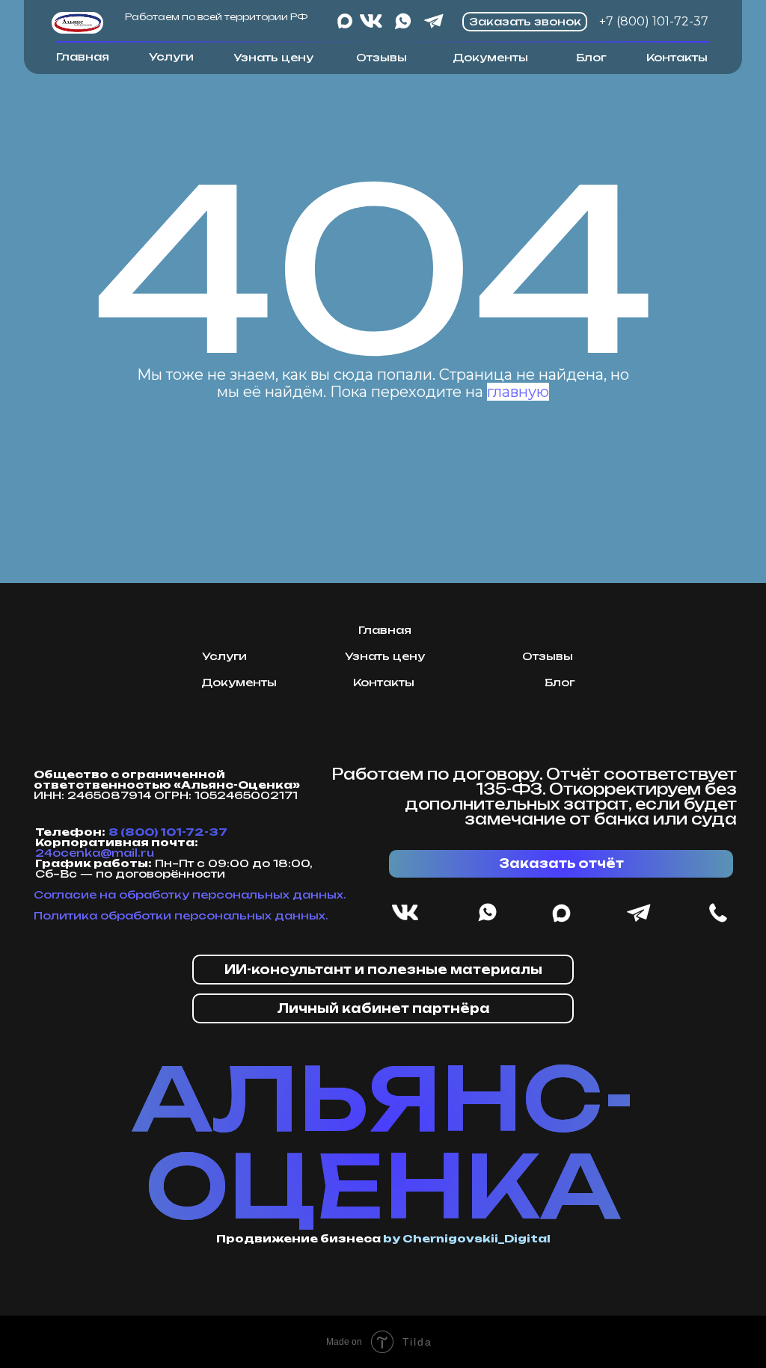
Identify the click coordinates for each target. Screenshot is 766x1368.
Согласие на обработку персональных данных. (190, 894)
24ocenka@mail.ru (94, 852)
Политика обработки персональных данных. (181, 915)
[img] (77, 23)
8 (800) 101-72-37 (167, 831)
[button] (383, 970)
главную (518, 392)
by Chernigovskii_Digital (467, 1238)
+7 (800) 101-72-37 (653, 21)
